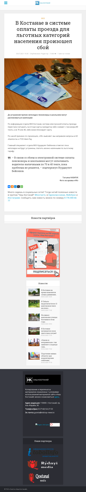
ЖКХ (43, 18)
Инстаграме (14, 197)
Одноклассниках (56, 195)
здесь (56, 397)
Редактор (44, 54)
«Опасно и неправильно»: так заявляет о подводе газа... (49, 343)
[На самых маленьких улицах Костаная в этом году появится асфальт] (34, 317)
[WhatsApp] (21, 186)
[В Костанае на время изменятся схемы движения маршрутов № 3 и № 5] (34, 292)
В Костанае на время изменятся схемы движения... (49, 292)
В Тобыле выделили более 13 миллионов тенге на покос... (49, 304)
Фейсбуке (71, 195)
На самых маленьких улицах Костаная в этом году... (49, 318)
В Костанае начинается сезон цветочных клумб (48, 331)
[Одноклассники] (12, 186)
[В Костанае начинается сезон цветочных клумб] (34, 331)
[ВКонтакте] (9, 186)
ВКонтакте (40, 195)
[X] (18, 186)
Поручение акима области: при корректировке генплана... (48, 357)
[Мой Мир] (15, 186)
